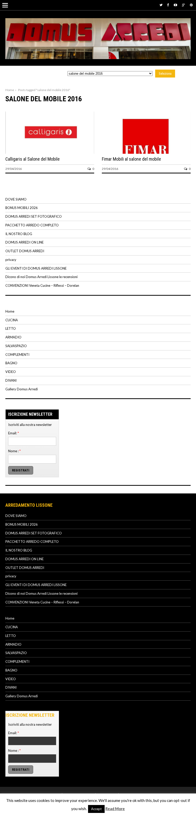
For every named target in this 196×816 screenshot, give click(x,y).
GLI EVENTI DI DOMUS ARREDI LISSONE (36, 268)
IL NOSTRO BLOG (18, 234)
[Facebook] (168, 5)
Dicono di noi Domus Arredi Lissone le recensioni (41, 277)
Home (9, 90)
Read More (115, 808)
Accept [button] (96, 809)
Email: (13, 433)
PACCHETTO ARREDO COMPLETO (32, 225)
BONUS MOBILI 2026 (21, 208)
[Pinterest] (191, 5)
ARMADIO (13, 337)
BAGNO (11, 363)
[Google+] (183, 5)
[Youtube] (175, 5)
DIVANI (11, 380)
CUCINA (11, 320)
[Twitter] (161, 5)
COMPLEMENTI (17, 354)
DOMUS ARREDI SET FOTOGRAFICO (33, 216)
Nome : (14, 451)
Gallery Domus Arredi (21, 389)
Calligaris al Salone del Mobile (32, 159)
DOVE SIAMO (16, 199)
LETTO (10, 328)
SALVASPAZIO (16, 346)
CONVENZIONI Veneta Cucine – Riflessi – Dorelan (42, 285)
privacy (10, 260)
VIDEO (10, 372)
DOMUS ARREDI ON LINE (24, 242)
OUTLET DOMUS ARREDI (24, 251)
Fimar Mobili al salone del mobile (131, 159)
